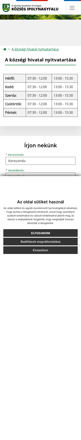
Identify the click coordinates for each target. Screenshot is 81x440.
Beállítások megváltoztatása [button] (40, 241)
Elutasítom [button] (40, 250)
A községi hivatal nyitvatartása (35, 49)
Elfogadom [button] (40, 233)
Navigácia (12, 8)
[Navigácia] (72, 8)
